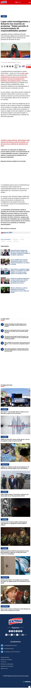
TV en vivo (3, 662)
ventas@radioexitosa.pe (10, 645)
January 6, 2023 (6, 232)
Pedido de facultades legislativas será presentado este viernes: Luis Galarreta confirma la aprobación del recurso (20, 281)
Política (3, 16)
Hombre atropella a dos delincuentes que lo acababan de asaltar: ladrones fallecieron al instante (15, 325)
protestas (9, 241)
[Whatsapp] (2, 66)
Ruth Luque (16, 241)
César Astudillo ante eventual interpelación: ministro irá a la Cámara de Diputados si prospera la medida (20, 262)
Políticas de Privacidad (7, 666)
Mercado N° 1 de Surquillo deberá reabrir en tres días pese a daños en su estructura (15, 412)
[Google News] (19, 631)
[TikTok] (21, 631)
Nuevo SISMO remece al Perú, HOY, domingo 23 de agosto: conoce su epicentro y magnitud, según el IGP (17, 344)
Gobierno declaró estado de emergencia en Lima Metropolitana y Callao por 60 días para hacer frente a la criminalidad (15, 552)
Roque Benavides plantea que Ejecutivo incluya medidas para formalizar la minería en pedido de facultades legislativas (20, 253)
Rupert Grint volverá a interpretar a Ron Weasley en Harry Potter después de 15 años (15, 609)
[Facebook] (7, 66)
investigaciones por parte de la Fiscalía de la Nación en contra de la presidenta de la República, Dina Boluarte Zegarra (14, 78)
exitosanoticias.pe (9, 648)
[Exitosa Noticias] (4, 2)
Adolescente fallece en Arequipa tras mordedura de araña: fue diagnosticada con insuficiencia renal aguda (15, 581)
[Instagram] (17, 631)
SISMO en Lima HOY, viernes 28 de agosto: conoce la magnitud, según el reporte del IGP (15, 440)
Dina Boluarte (15, 239)
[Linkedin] (10, 66)
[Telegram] (12, 66)
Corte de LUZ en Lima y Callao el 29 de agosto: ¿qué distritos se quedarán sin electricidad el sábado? (14, 523)
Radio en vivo (4, 668)
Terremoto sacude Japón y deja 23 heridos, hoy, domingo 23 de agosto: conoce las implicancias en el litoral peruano (17, 337)
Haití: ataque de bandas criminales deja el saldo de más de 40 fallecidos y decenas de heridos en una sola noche (17, 350)
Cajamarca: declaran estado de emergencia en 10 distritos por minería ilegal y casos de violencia (15, 467)
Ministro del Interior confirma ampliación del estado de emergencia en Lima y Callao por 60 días (20, 290)
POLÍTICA (3, 241)
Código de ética (5, 657)
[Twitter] (4, 66)
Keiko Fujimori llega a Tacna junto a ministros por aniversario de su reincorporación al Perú (15, 495)
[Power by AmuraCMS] (26, 681)
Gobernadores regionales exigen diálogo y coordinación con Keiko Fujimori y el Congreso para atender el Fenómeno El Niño (20, 271)
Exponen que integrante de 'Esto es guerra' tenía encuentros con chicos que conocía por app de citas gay (16, 331)
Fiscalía (22, 239)
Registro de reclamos (6, 659)
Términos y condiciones (7, 664)
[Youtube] (14, 631)
